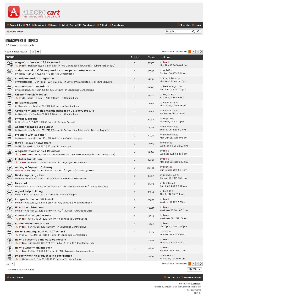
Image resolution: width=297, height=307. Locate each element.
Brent (21, 170)
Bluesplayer (24, 106)
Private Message (26, 119)
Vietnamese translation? (32, 86)
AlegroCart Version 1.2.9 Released (37, 62)
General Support (66, 122)
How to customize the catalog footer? (40, 239)
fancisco (23, 186)
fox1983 (22, 194)
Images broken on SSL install (34, 199)
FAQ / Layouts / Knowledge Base (76, 170)
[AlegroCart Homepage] (34, 12)
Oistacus (27, 259)
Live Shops (65, 146)
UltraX (21, 146)
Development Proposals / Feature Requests (89, 81)
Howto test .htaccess (29, 207)
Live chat (21, 183)
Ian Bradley (196, 283)
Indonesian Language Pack (33, 215)
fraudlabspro (25, 81)
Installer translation (28, 159)
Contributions (66, 73)
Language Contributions (81, 89)
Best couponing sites (29, 175)
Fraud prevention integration (34, 78)
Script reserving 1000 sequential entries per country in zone (55, 70)
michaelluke (24, 178)
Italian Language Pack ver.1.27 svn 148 (40, 231)
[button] (201, 51)
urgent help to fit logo (29, 191)
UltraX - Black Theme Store (33, 143)
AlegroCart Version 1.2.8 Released (37, 151)
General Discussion (75, 178)
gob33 (21, 73)
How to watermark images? (33, 247)
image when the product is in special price (43, 255)
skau (24, 234)
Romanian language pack (32, 223)
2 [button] (193, 51)
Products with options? (30, 135)
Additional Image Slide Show (34, 127)
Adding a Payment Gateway (33, 167)
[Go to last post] (169, 62)
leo (24, 65)
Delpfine (22, 122)
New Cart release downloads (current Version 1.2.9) (88, 65)
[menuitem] (26, 25)
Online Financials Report (31, 94)
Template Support (67, 194)
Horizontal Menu (26, 102)
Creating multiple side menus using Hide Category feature (54, 110)
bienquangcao (26, 89)
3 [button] (197, 51)
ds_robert (27, 98)
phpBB (167, 287)
